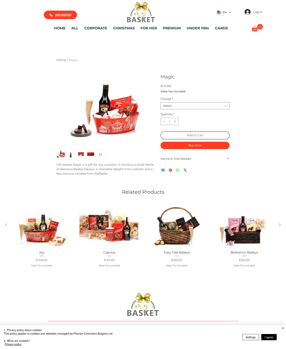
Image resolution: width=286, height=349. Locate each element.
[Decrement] (163, 121)
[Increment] (175, 121)
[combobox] (195, 105)
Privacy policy (13, 344)
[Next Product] (279, 224)
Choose (167, 99)
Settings (251, 337)
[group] (143, 240)
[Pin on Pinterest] (170, 170)
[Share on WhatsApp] (177, 170)
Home (61, 60)
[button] (257, 27)
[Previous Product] (6, 224)
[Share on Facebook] (163, 170)
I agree (269, 337)
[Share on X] (185, 170)
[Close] (283, 328)
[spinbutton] (169, 121)
